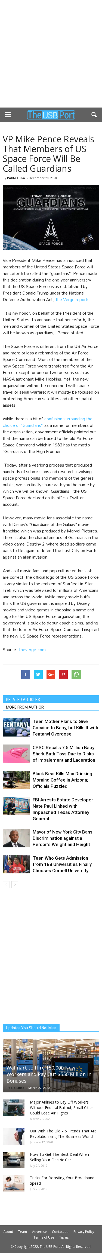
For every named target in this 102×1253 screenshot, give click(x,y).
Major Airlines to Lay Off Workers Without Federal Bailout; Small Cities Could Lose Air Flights (62, 1107)
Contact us (60, 1231)
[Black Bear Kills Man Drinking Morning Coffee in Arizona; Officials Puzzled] (16, 780)
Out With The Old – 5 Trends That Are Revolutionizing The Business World (63, 1133)
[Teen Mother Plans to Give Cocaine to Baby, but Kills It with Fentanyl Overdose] (16, 727)
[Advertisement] (51, 54)
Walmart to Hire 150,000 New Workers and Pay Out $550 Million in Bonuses (49, 1074)
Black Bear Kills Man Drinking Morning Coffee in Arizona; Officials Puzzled (62, 780)
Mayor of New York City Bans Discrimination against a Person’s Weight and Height (62, 838)
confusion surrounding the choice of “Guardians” (47, 422)
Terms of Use (43, 1237)
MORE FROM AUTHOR (25, 707)
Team (22, 1231)
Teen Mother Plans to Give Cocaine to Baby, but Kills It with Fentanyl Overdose (65, 728)
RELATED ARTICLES (23, 699)
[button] (94, 115)
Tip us (64, 1237)
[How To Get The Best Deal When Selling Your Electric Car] (13, 1160)
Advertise (39, 1231)
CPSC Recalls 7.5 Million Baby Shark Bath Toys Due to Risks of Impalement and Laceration (64, 754)
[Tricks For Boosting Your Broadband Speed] (13, 1183)
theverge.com (32, 649)
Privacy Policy (83, 1231)
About (8, 1231)
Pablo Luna (16, 178)
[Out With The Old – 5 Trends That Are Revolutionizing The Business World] (13, 1136)
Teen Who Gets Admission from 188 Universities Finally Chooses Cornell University (62, 864)
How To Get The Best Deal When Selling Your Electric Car (59, 1157)
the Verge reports (72, 299)
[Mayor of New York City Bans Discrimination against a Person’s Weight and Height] (16, 838)
